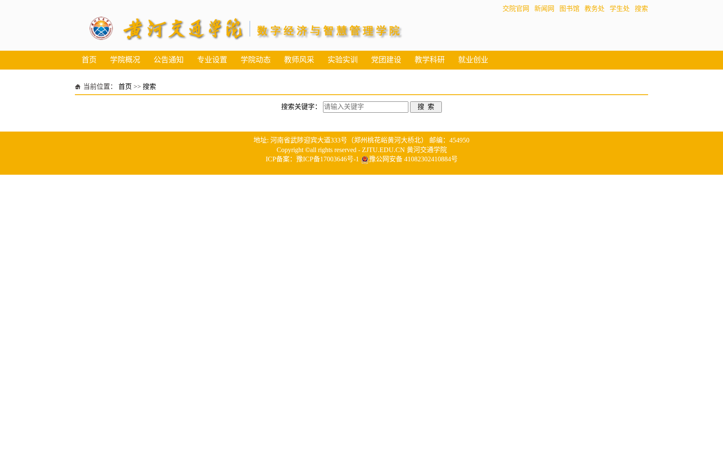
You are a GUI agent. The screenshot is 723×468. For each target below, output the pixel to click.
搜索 (641, 8)
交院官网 (516, 8)
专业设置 (212, 60)
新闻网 (544, 8)
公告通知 (169, 60)
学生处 (620, 8)
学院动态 (256, 60)
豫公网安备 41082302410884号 (413, 159)
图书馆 (569, 8)
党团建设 (386, 60)
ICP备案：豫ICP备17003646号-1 (312, 159)
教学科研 (430, 60)
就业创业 (473, 60)
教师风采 (299, 60)
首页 (89, 60)
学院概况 (125, 60)
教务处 (595, 8)
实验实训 (343, 60)
